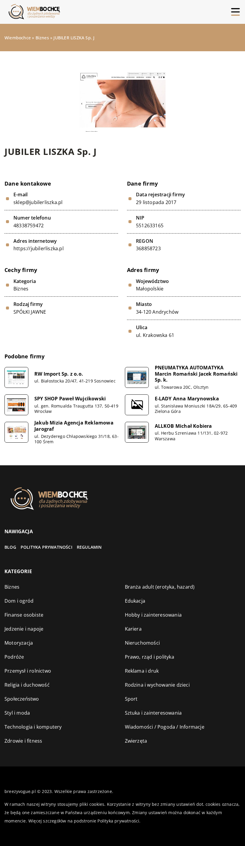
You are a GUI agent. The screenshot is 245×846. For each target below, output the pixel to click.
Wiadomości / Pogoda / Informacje (164, 727)
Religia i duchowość (27, 685)
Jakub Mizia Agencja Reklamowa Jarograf (74, 426)
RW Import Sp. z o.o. (58, 374)
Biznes (20, 288)
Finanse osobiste (23, 615)
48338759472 (28, 226)
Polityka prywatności (46, 547)
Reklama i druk (142, 671)
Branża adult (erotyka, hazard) (160, 587)
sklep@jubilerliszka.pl (37, 202)
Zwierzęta (136, 741)
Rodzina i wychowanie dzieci (157, 685)
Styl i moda (17, 713)
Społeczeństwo (21, 699)
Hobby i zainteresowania (153, 615)
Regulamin (89, 547)
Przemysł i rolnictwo (27, 671)
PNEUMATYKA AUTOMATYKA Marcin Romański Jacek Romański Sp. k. (196, 374)
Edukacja (135, 601)
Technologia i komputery (33, 727)
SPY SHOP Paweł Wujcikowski (70, 399)
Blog (10, 547)
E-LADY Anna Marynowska (187, 399)
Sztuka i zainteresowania (153, 713)
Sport (131, 699)
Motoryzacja (18, 643)
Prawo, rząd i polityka (149, 657)
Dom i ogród (18, 601)
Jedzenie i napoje (23, 629)
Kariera (133, 629)
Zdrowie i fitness (23, 741)
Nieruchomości (142, 643)
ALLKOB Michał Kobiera (183, 426)
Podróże (14, 657)
